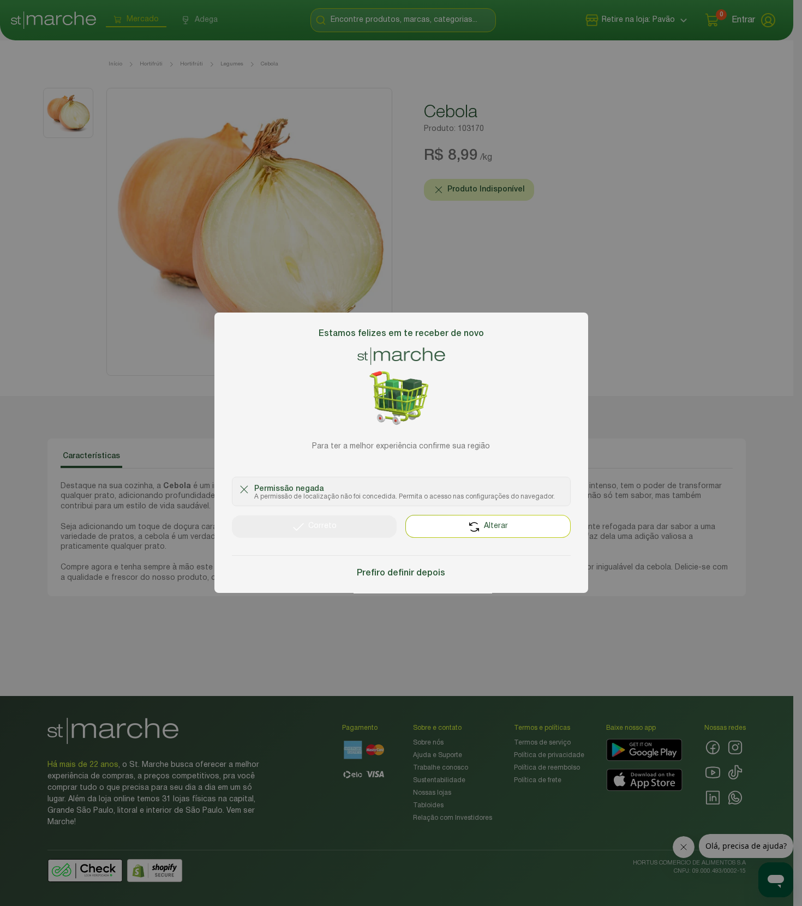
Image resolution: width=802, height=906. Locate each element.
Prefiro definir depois (401, 574)
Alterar (496, 526)
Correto (322, 526)
